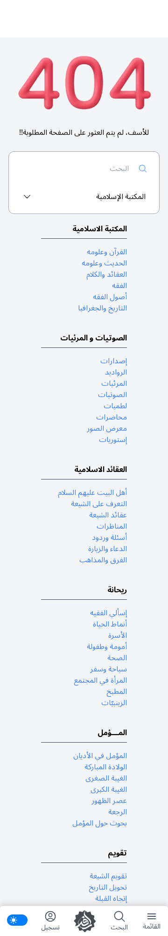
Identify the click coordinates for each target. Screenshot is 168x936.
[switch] (17, 920)
